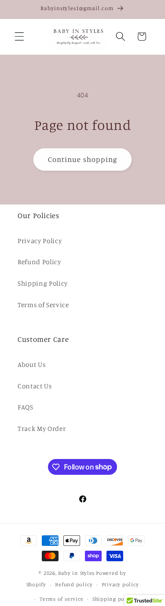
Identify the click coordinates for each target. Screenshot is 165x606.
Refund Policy (39, 262)
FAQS (25, 407)
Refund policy (73, 584)
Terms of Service (43, 305)
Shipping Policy (43, 283)
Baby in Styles (76, 573)
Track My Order (42, 428)
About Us (31, 364)
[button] (19, 36)
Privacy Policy (40, 241)
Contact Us (35, 386)
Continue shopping (82, 159)
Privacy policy (120, 584)
